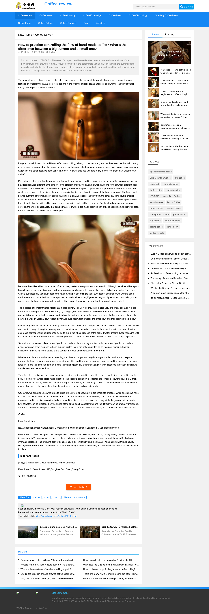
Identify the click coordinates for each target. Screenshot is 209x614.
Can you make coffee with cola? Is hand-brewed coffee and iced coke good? (48, 560)
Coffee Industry (67, 15)
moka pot (154, 184)
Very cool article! (78, 487)
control (56, 497)
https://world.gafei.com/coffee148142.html (56, 516)
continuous (79, 497)
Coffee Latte (156, 190)
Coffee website (157, 233)
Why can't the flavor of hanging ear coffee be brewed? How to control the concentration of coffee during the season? (48, 578)
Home (28, 34)
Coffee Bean (115, 15)
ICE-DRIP (154, 196)
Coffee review (25, 15)
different (67, 497)
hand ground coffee (159, 214)
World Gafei (80, 601)
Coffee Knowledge (92, 15)
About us (119, 601)
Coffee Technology (138, 15)
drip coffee (180, 178)
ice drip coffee (156, 202)
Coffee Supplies (68, 23)
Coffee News (45, 15)
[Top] (206, 549)
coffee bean (172, 227)
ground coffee (179, 214)
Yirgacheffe (155, 220)
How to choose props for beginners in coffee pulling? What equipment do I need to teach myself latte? (111, 569)
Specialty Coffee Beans (167, 15)
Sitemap (111, 601)
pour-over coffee (172, 220)
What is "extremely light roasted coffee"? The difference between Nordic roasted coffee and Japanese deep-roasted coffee (48, 564)
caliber (37, 497)
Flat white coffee (171, 184)
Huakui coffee (156, 208)
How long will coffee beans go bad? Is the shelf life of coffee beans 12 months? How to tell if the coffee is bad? (111, 560)
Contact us (130, 601)
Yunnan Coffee (174, 208)
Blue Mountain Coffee (160, 178)
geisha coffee (156, 227)
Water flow (25, 497)
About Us (100, 23)
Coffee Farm (24, 23)
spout (46, 497)
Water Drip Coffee (171, 196)
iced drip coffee (173, 190)
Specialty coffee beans (161, 171)
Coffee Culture (45, 23)
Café (86, 23)
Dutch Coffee (173, 202)
